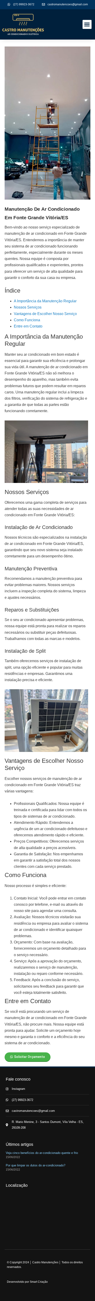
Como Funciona (27, 320)
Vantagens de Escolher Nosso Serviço (45, 314)
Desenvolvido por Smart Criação (27, 1281)
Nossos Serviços (28, 307)
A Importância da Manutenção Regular (45, 301)
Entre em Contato (28, 326)
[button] (87, 24)
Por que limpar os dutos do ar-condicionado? (35, 1165)
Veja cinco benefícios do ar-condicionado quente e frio (42, 1153)
